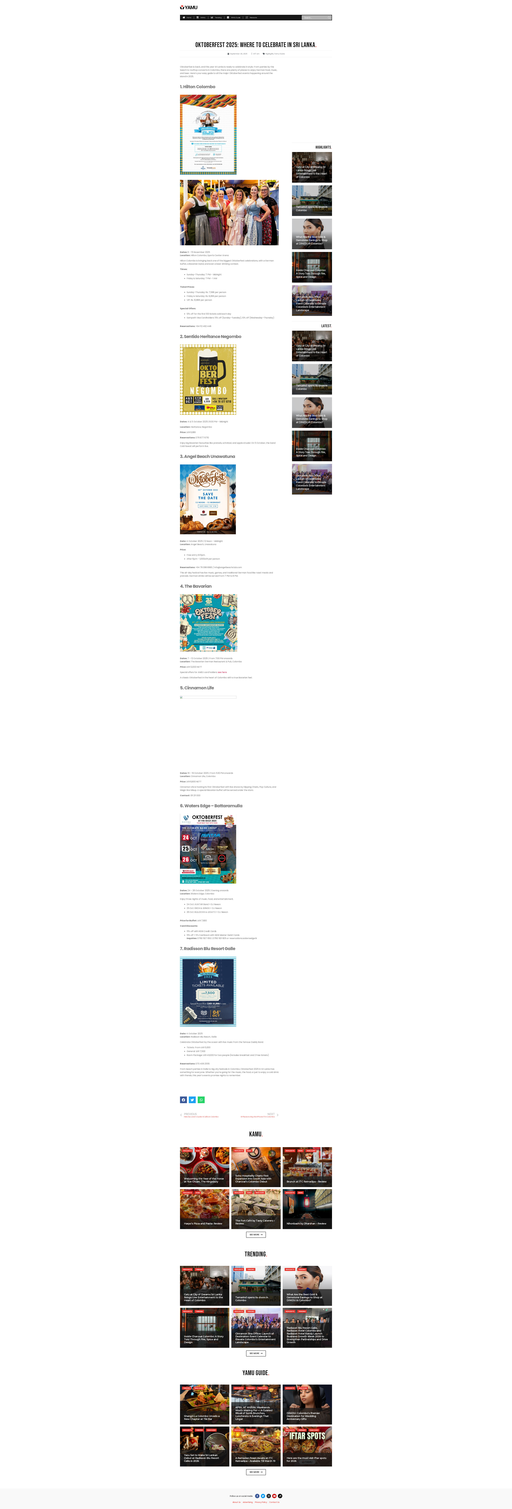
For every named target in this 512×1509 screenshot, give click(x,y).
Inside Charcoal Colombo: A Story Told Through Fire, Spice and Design (203, 1339)
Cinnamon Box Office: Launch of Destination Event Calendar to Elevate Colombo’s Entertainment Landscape (255, 1338)
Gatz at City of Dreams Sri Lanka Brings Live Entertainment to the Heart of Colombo (203, 1297)
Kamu (198, 1151)
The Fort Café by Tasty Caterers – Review (255, 1222)
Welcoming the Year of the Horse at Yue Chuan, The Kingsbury (204, 1180)
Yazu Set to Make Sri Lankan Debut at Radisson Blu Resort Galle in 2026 (201, 1458)
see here (222, 672)
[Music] (280, 1496)
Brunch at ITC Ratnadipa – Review (307, 1181)
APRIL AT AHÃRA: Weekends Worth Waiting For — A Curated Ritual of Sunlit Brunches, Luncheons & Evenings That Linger (254, 1413)
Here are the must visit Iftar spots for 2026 (306, 1460)
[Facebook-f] (257, 1496)
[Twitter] (263, 1496)
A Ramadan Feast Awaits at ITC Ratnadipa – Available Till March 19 (255, 1460)
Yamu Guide (279, 53)
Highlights (270, 53)
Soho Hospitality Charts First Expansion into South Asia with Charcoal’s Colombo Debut (253, 1178)
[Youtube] (274, 1496)
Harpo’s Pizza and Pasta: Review (203, 1223)
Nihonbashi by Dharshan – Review (306, 1223)
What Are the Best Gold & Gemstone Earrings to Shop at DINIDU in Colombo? (304, 1297)
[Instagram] (269, 1496)
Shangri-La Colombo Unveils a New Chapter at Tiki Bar (201, 1418)
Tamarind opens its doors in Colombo (251, 1299)
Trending (199, 1269)
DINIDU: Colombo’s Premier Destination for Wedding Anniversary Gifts (303, 1416)
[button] (256, 1235)
